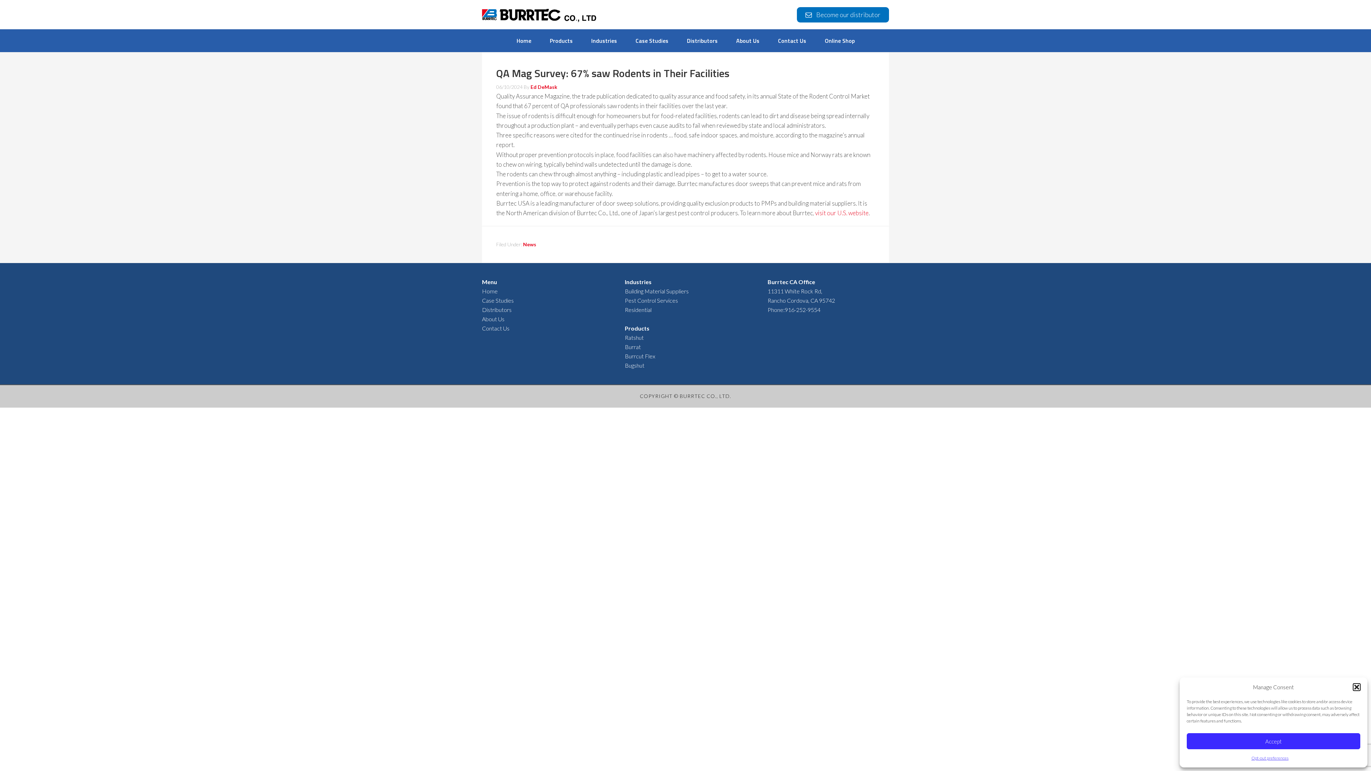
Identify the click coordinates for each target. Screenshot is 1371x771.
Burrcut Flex (640, 356)
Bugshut (634, 365)
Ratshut (634, 337)
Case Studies (498, 300)
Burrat (633, 346)
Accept (1273, 741)
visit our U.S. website (842, 213)
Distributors (497, 309)
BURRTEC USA (539, 16)
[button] (1356, 687)
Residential (638, 309)
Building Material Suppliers (657, 291)
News (529, 244)
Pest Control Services (651, 300)
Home (490, 291)
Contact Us (495, 328)
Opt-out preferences (1270, 758)
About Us (493, 319)
